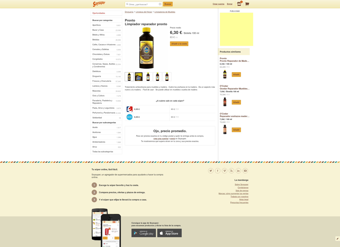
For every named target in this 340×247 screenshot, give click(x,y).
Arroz (106, 146)
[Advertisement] (236, 29)
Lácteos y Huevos (106, 85)
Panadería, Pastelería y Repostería (106, 101)
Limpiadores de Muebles (164, 11)
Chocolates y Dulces (106, 54)
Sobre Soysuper (241, 184)
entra (172, 138)
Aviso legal (243, 199)
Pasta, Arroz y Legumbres (106, 108)
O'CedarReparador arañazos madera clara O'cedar (235, 115)
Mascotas (106, 90)
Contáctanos (243, 187)
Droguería (129, 11)
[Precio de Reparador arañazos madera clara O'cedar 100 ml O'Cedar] (225, 129)
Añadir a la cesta (179, 43)
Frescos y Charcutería (106, 81)
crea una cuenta (161, 138)
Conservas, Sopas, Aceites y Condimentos (106, 65)
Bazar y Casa (106, 30)
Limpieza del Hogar (144, 11)
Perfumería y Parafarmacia (106, 112)
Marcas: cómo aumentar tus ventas (233, 193)
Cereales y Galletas (106, 49)
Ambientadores (106, 141)
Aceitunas (106, 132)
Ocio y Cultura (106, 95)
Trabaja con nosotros (239, 196)
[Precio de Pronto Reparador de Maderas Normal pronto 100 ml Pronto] (225, 74)
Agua (106, 137)
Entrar (229, 4)
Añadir (236, 74)
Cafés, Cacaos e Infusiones (106, 44)
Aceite (106, 127)
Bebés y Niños (106, 34)
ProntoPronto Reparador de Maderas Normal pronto (235, 59)
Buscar (168, 4)
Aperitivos (106, 25)
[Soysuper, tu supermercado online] (99, 4)
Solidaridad (106, 117)
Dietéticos (106, 71)
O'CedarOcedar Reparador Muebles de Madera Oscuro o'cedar (235, 87)
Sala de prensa (242, 190)
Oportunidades (98, 13)
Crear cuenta (218, 4)
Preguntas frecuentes (239, 202)
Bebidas (106, 39)
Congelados (106, 59)
